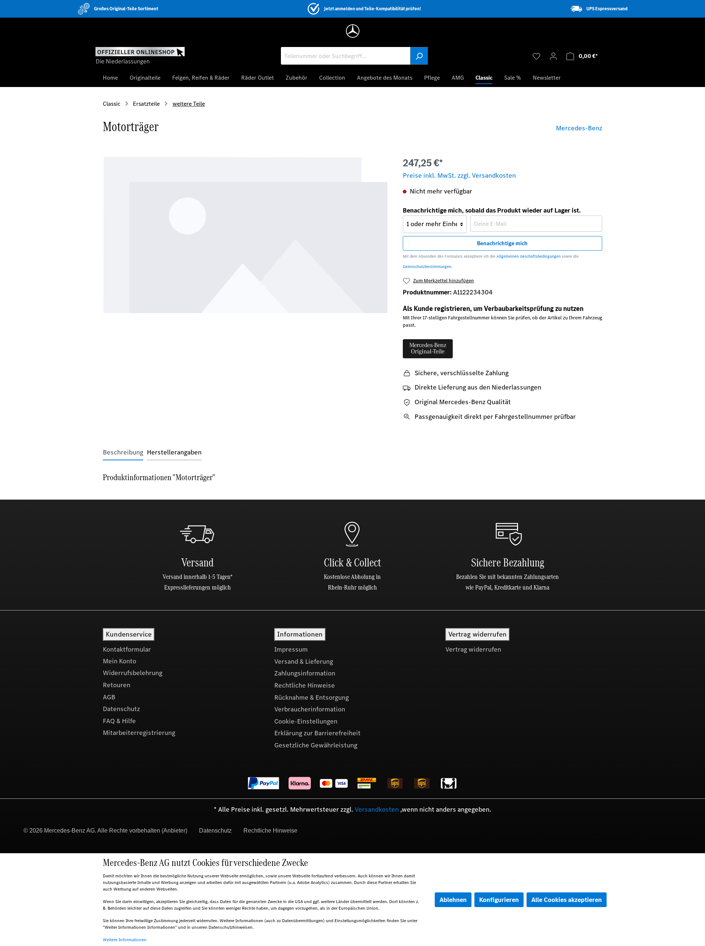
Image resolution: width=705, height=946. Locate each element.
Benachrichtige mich (502, 243)
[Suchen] (419, 56)
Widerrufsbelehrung (132, 672)
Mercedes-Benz (579, 128)
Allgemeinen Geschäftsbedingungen (528, 256)
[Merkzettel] (536, 56)
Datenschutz (121, 708)
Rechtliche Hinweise (304, 685)
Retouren (116, 685)
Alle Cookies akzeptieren (566, 899)
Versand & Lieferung (303, 661)
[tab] (123, 452)
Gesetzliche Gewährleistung (315, 745)
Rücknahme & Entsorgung (311, 697)
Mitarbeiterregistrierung (139, 732)
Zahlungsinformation (304, 673)
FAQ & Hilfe (119, 721)
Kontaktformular (127, 649)
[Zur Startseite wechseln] (140, 55)
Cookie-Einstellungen (305, 721)
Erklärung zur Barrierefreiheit (317, 733)
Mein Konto (119, 661)
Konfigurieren (499, 899)
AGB (109, 697)
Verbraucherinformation (309, 709)
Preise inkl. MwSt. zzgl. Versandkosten (459, 175)
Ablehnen (453, 899)
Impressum (291, 649)
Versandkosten (377, 809)
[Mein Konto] (553, 56)
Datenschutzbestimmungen (427, 266)
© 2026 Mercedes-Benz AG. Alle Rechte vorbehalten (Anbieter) (105, 830)
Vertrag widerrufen (473, 649)
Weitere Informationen (125, 940)
